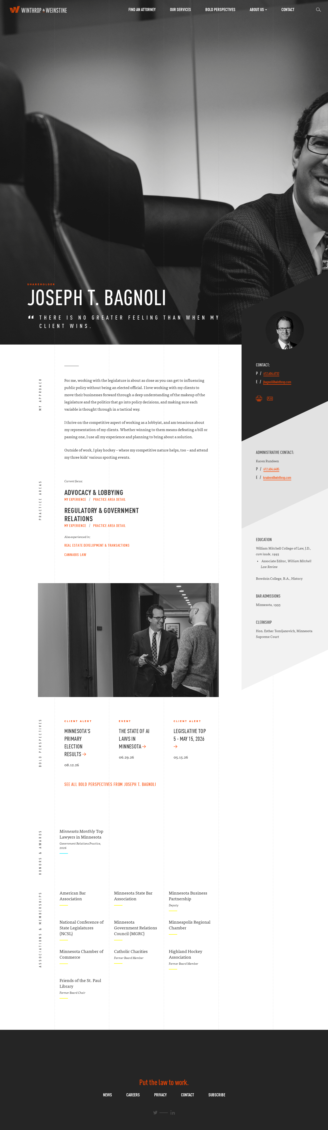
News (107, 1094)
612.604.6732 (271, 373)
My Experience (75, 499)
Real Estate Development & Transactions (97, 545)
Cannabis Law (75, 554)
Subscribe (216, 1094)
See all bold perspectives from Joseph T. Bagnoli (110, 784)
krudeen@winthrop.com (277, 477)
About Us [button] (257, 9)
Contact (287, 9)
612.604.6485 (271, 469)
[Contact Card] (270, 398)
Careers (133, 1094)
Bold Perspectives (220, 9)
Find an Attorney (142, 9)
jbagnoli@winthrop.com (277, 382)
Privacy (160, 1094)
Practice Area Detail (109, 499)
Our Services (180, 9)
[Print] (259, 398)
